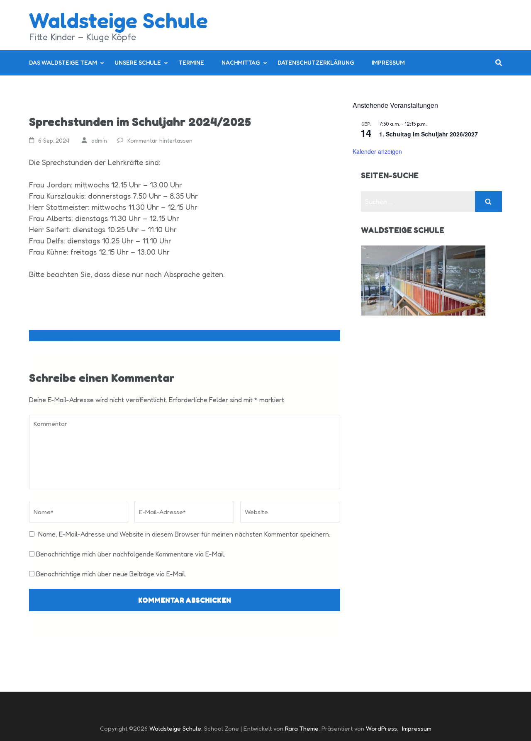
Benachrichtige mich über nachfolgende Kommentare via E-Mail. (130, 554)
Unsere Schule (137, 62)
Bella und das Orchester (299, 335)
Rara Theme (302, 728)
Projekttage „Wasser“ (64, 335)
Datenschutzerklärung (316, 62)
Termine (191, 62)
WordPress (381, 728)
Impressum (388, 62)
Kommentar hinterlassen (159, 140)
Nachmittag (241, 62)
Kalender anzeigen (377, 151)
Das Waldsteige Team (63, 62)
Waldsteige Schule (118, 20)
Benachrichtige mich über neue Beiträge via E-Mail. (111, 574)
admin (99, 140)
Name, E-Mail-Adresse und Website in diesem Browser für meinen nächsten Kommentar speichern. (184, 534)
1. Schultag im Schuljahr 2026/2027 (428, 134)
